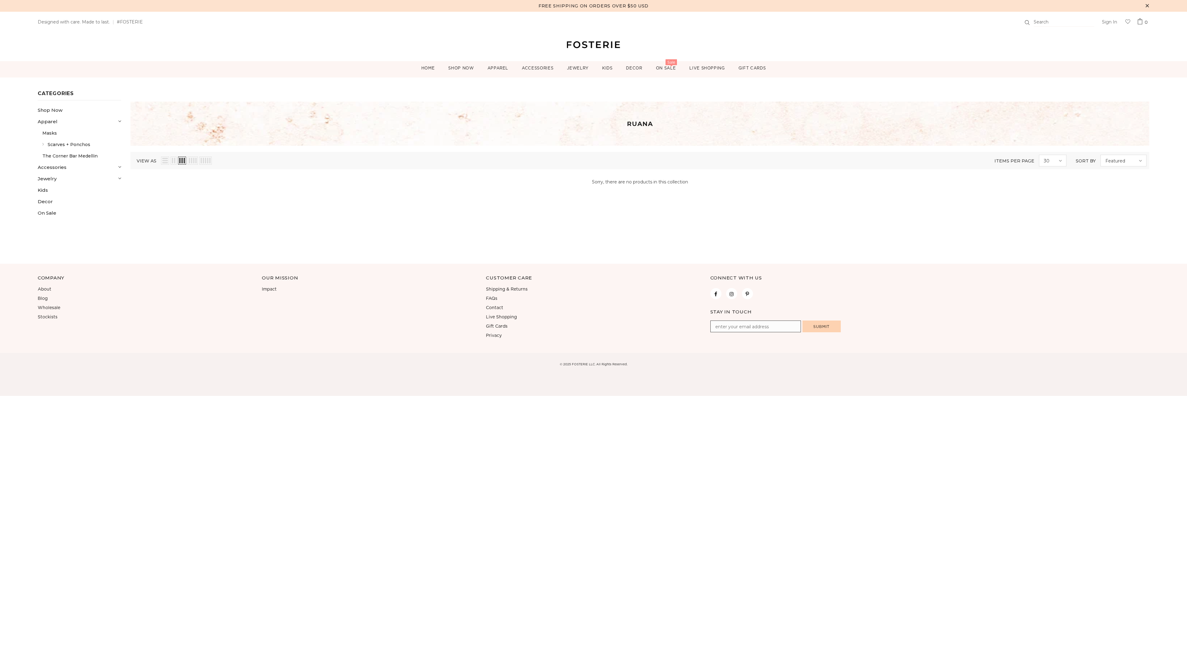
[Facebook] (715, 293)
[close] (1147, 6)
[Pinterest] (747, 293)
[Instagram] (731, 293)
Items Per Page (1014, 161)
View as (146, 161)
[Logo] (593, 44)
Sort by (1086, 161)
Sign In (1109, 22)
